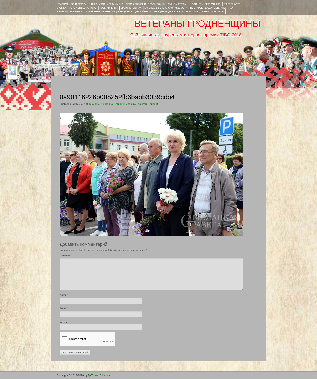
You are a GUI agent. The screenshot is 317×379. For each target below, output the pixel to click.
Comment (66, 255)
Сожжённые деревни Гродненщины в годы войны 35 (118, 11)
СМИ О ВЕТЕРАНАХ (131, 8)
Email (63, 308)
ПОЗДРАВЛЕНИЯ (108, 8)
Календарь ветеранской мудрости (165, 8)
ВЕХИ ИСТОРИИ (79, 4)
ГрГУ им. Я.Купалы (99, 375)
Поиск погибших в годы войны (145, 4)
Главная (63, 4)
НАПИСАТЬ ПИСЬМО (197, 11)
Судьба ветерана (178, 4)
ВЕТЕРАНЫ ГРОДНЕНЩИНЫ (197, 23)
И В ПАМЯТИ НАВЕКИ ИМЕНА (107, 4)
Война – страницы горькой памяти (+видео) (131, 103)
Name (63, 294)
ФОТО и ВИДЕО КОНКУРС (82, 8)
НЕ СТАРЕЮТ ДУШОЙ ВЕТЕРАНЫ (208, 8)
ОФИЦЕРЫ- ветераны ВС (206, 4)
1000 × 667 (95, 103)
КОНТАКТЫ (218, 11)
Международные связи (168, 11)
